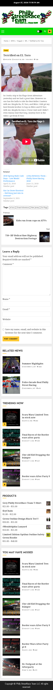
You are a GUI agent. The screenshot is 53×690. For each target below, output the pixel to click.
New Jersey (35, 207)
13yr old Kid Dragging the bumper (36, 456)
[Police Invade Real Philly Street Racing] (11, 385)
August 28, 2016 (19, 59)
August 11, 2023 (29, 441)
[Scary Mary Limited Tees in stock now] (11, 417)
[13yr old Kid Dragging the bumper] (11, 457)
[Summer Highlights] (11, 365)
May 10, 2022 (28, 670)
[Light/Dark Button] (39, 31)
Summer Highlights (32, 363)
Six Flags (44, 207)
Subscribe (50, 31)
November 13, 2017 (30, 367)
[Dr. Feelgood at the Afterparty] (11, 667)
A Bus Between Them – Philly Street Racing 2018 (36, 178)
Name (6, 299)
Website (7, 319)
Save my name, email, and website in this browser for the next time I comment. (25, 331)
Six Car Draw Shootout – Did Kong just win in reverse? (13, 193)
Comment (8, 264)
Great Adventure (23, 207)
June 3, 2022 (28, 650)
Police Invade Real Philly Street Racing (35, 383)
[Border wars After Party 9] (11, 477)
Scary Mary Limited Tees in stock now (35, 416)
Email (6, 309)
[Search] (45, 31)
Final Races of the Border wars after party (35, 436)
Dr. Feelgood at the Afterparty (32, 665)
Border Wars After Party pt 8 (35, 645)
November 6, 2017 (29, 388)
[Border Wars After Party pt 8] (11, 647)
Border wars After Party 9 (36, 476)
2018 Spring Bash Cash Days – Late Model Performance (13, 178)
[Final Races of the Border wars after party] (11, 437)
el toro (12, 207)
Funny (6, 50)
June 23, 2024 (28, 421)
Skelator (8, 59)
